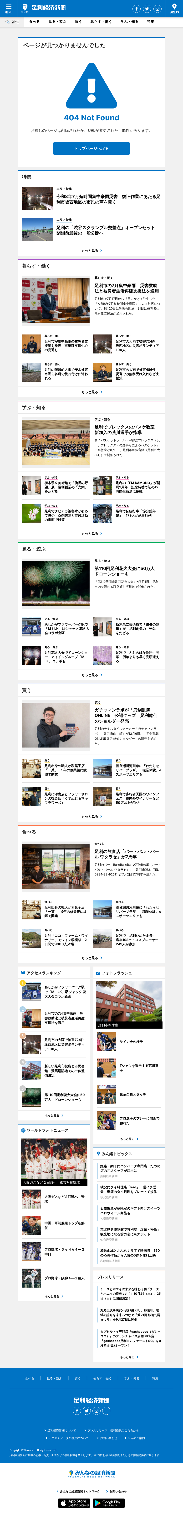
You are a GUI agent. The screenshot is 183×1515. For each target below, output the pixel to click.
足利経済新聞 (43, 8)
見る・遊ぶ (57, 21)
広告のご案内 (136, 1438)
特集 (150, 21)
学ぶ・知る (129, 21)
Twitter (147, 9)
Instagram (157, 9)
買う (78, 21)
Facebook (136, 9)
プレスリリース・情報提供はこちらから (113, 1430)
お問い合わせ (108, 1438)
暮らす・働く (101, 21)
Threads (106, 1411)
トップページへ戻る (91, 148)
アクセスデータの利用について (69, 1438)
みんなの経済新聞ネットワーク (91, 1473)
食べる (34, 21)
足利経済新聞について (61, 1430)
